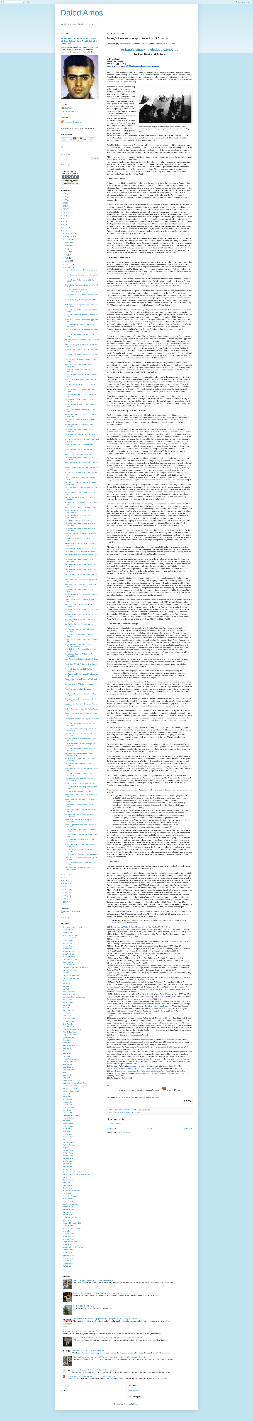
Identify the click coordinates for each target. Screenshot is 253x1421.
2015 (65, 224)
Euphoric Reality (68, 1027)
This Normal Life (68, 1258)
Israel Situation (68, 1067)
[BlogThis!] (141, 1109)
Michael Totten (68, 1137)
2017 (65, 218)
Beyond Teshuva (69, 951)
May (66, 255)
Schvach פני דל (68, 1226)
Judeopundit (67, 1102)
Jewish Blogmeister (70, 1086)
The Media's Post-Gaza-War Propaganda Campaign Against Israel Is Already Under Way (105, 1319)
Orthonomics (67, 1185)
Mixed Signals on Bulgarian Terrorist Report (80, 548)
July (66, 249)
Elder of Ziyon (67, 1016)
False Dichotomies (69, 1032)
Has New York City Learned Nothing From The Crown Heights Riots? (91, 1376)
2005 (65, 896)
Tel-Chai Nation (68, 1255)
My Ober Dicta (68, 1150)
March (67, 261)
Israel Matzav (67, 1064)
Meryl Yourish (67, 1134)
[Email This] (139, 1109)
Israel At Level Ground (70, 1062)
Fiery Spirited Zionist (70, 1035)
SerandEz (66, 1231)
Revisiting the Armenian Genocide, (158, 1006)
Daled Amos (82, 12)
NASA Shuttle (67, 1164)
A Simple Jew (67, 932)
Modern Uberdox (69, 1145)
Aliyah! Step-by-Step (70, 935)
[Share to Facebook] (146, 1109)
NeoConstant (67, 1166)
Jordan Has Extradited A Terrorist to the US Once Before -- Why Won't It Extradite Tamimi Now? (79, 41)
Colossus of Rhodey (70, 970)
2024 (65, 197)
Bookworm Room (69, 957)
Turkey (131, 1097)
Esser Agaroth (68, 1024)
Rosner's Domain (69, 1210)
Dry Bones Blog (68, 1011)
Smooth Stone (68, 1250)
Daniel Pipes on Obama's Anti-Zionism (78, 454)
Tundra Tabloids (68, 1263)
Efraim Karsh (125, 44)
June (67, 252)
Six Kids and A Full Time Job (73, 1247)
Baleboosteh (67, 949)
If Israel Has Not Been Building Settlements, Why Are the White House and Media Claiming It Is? (107, 1338)
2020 (65, 209)
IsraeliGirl (66, 1072)
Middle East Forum (167, 44)
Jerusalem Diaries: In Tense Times (75, 1083)
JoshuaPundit (67, 1099)
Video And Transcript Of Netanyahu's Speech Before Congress (94, 1370)
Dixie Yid (66, 1008)
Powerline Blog (68, 1199)
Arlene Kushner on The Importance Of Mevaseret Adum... (78, 645)
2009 (65, 883)
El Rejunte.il (67, 1013)
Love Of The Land (69, 1118)
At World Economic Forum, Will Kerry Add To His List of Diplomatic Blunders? (100, 1293)
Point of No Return (69, 1196)
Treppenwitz (67, 1261)
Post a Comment (116, 1124)
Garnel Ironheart (68, 1043)
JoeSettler (66, 1096)
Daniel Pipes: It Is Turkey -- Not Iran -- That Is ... (81, 507)
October (68, 239)
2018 (65, 215)
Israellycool (67, 1075)
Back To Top (65, 165)
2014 (65, 228)
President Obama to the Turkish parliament (151, 1073)
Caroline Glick (68, 962)
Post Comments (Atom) (124, 1132)
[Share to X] (144, 1109)
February (68, 264)
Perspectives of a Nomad (72, 1191)
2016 (65, 221)
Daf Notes (66, 984)
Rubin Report (67, 1215)
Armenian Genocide (119, 1112)
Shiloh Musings (68, 1236)
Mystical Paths (68, 1156)
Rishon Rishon (68, 1207)
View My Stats (134, 1391)
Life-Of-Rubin (67, 1113)
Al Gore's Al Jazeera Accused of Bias (78, 792)
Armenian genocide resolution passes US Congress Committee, (135, 1068)
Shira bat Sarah (68, 1239)
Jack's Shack (67, 1080)
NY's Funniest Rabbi (70, 1169)
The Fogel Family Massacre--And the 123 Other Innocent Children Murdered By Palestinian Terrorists (109, 1357)
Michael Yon (67, 1139)
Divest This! (67, 1005)
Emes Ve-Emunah (69, 1021)
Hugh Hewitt (67, 1054)
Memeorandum (68, 1126)
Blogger (136, 1404)
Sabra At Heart (68, 1220)
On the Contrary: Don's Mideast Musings (77, 1175)
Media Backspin (68, 1123)
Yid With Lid (67, 1266)
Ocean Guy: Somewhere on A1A (74, 1172)
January (68, 267)
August (67, 246)
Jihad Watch (67, 1094)
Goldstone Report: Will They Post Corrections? (88, 1351)
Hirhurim (66, 1051)
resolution (131, 1066)
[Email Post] (134, 1109)
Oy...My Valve (67, 1188)
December (69, 233)
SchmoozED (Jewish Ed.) (72, 1223)
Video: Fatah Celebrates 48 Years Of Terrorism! (81, 855)
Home (150, 1128)
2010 (65, 880)
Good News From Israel (71, 1045)
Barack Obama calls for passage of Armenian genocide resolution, (136, 1071)
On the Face (67, 1177)
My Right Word (68, 1153)
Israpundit (66, 1078)
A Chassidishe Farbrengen (72, 927)
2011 (65, 877)
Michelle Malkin (68, 1142)
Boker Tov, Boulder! (69, 954)
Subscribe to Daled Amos (73, 122)
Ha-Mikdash (67, 1048)
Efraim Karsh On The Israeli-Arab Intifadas (80, 784)
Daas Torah (67, 981)
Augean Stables (68, 946)
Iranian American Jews (71, 1059)
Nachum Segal (68, 1158)
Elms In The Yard (69, 1019)
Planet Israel (67, 1193)
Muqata (65, 1148)
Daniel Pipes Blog (69, 992)
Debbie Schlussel (69, 994)
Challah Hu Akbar (69, 965)
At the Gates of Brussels (133, 927)
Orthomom (66, 1183)
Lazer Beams (67, 1105)
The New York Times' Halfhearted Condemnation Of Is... (76, 291)
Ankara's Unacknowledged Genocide (149, 49)
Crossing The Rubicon (71, 978)
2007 (65, 890)
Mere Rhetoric (68, 1131)
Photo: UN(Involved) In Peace (84, 1306)
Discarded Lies (68, 1002)
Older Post (188, 1128)
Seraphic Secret (68, 1234)
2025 (65, 194)
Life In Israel (67, 1110)
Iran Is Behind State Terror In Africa (77, 520)
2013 (65, 231)
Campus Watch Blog (70, 959)
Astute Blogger (68, 941)
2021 (65, 206)
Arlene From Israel (69, 938)
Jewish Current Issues (70, 1088)
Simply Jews (67, 1244)
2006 (65, 893)
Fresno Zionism (68, 1037)
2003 (65, 902)
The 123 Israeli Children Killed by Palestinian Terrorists (93, 1280)
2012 (65, 874)
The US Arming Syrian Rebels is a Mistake (80, 551)
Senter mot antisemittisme (72, 1228)
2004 (65, 899)
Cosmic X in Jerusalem (71, 976)
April (67, 258)
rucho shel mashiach (70, 1218)
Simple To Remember (70, 1242)
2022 (65, 203)
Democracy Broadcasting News (74, 997)
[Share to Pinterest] (149, 1109)
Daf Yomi (66, 986)
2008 (65, 887)
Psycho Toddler (68, 1201)
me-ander (66, 1121)
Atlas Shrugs (67, 943)
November (69, 236)
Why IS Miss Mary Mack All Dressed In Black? (79, 1332)
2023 (65, 200)
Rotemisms (67, 1212)
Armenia (122, 1097)
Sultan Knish (67, 1253)
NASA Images (67, 1161)
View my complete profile (70, 111)
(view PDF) (128, 64)
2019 (65, 212)
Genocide (141, 1097)
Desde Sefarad (68, 1000)
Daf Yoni (66, 989)
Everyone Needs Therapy (72, 1029)
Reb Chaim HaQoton (70, 1204)
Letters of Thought (69, 1107)
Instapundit (66, 1056)
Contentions (67, 973)
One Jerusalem (68, 1180)
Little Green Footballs (70, 1115)
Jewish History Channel (71, 1091)
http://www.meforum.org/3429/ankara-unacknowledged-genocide (133, 66)
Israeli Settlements (69, 1070)
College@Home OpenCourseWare (75, 967)
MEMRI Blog (67, 1129)
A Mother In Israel (69, 930)
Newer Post (111, 1128)
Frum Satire (67, 1040)
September (69, 243)
